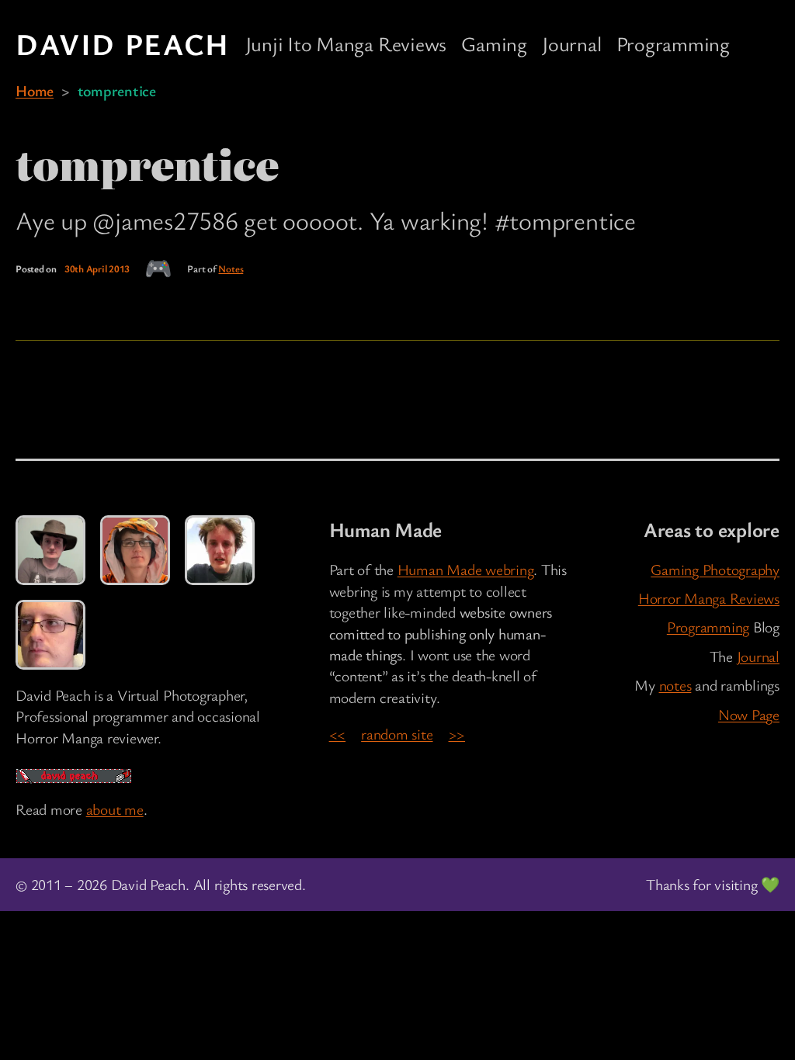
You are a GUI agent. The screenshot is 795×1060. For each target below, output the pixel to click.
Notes (230, 268)
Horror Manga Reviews (708, 597)
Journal (758, 656)
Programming (708, 626)
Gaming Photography (715, 569)
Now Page (748, 714)
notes (675, 684)
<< (337, 733)
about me (115, 808)
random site (396, 733)
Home (35, 90)
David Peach (123, 43)
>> (457, 733)
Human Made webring (466, 569)
